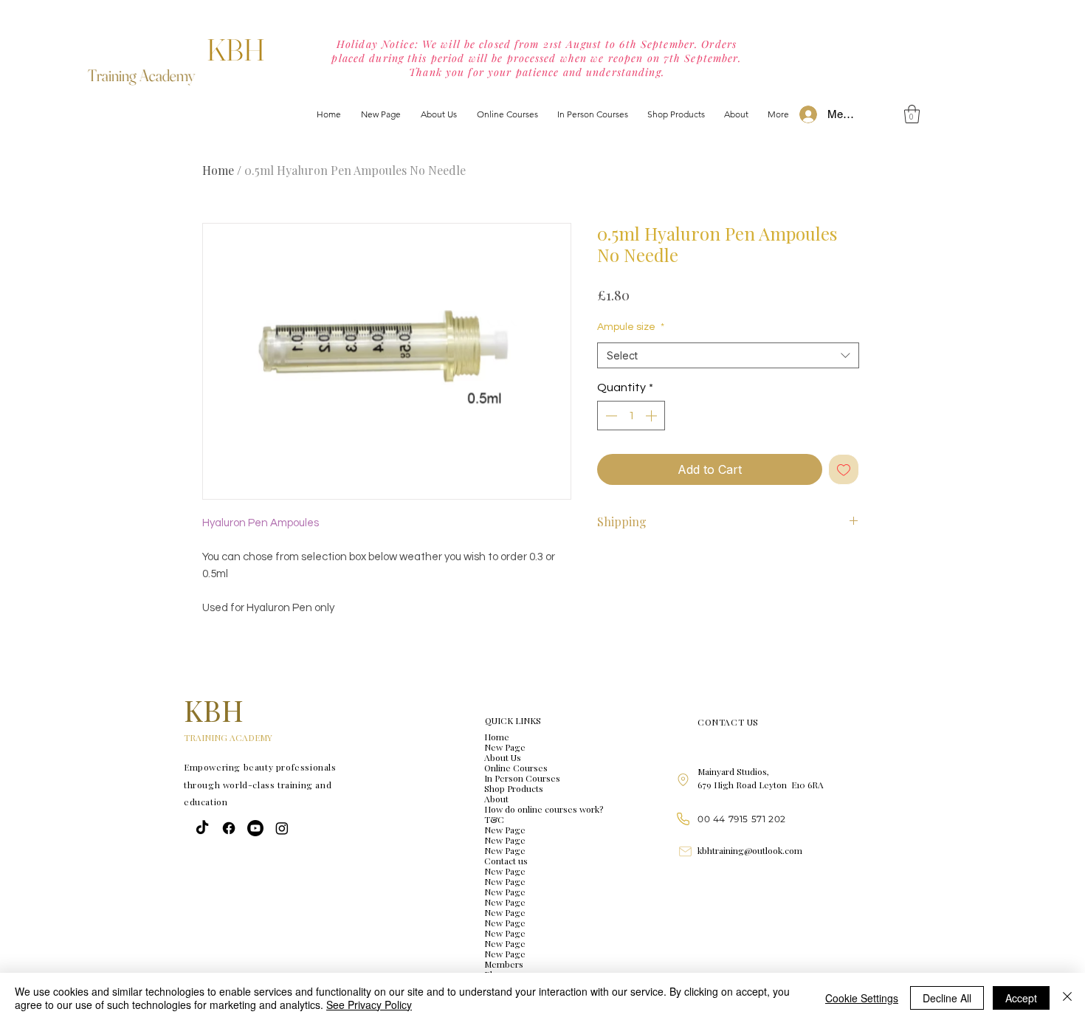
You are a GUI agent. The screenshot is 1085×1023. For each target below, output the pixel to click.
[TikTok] (202, 828)
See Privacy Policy (369, 1004)
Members (503, 964)
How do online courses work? (543, 809)
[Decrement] (609, 416)
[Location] (683, 780)
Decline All (947, 998)
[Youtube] (255, 828)
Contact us (506, 860)
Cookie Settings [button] (861, 998)
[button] (912, 114)
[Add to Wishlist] (843, 469)
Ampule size (630, 327)
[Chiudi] (1067, 998)
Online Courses (516, 767)
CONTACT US (728, 722)
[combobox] (728, 355)
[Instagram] (282, 828)
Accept (1021, 998)
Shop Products (513, 788)
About (496, 798)
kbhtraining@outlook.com (750, 850)
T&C (494, 819)
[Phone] (682, 818)
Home (218, 170)
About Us (502, 757)
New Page (505, 747)
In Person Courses (522, 778)
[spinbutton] (631, 416)
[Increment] (652, 416)
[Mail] (685, 851)
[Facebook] (229, 828)
